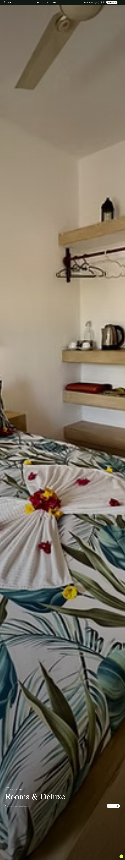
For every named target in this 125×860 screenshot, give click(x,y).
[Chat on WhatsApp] (121, 856)
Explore (47, 2)
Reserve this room (112, 805)
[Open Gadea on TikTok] (104, 2)
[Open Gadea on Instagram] (95, 2)
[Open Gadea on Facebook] (98, 2)
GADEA (7, 2)
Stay (38, 2)
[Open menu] (120, 2)
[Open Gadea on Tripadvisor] (101, 2)
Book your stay (111, 2)
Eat (42, 2)
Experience (54, 2)
